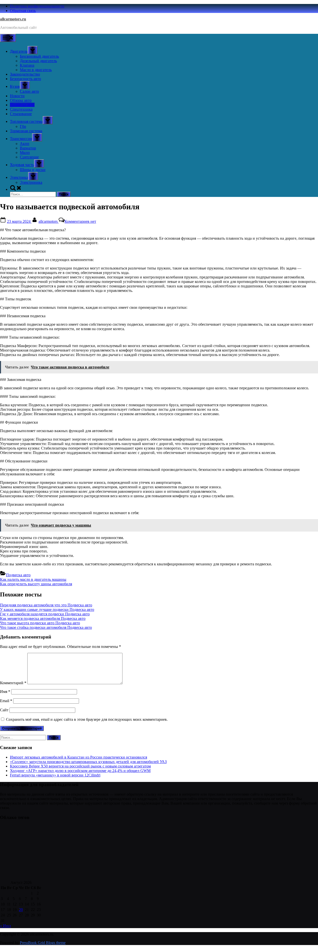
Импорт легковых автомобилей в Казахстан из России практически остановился (78, 757)
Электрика (19, 177)
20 (21, 909)
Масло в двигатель (36, 70)
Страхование (21, 114)
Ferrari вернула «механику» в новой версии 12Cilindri (55, 775)
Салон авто (29, 91)
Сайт (4, 710)
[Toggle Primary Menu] (8, 38)
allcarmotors (49, 221)
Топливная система (26, 121)
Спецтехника (21, 109)
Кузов (15, 86)
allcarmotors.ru (13, 19)
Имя (5, 691)
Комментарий (13, 683)
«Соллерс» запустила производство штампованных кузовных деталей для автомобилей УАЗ (88, 762)
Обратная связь (23, 10)
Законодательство (25, 74)
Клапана (27, 65)
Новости (17, 96)
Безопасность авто (25, 79)
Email (6, 701)
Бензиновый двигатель (39, 56)
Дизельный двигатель (38, 61)
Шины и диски (32, 170)
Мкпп (25, 152)
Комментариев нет (80, 221)
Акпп (24, 143)
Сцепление (29, 157)
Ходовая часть (22, 165)
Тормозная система (26, 131)
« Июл (5, 926)
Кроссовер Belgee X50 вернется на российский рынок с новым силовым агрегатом (80, 766)
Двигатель (19, 51)
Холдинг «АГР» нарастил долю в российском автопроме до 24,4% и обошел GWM (80, 770)
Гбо (23, 126)
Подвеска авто (22, 105)
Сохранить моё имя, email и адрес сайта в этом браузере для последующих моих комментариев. (87, 719)
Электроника (31, 182)
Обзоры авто (21, 100)
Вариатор (28, 148)
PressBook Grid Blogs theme (43, 943)
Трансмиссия (21, 138)
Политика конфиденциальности (37, 6)
